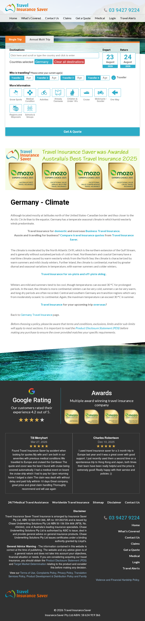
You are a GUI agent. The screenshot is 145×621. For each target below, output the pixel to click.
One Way (114, 99)
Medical (100, 18)
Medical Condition (30, 100)
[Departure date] (110, 58)
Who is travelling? (36, 72)
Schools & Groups (30, 115)
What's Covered (31, 18)
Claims (67, 18)
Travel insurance (51, 304)
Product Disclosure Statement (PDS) (97, 328)
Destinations (17, 49)
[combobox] (54, 55)
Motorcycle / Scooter (100, 100)
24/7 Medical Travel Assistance (28, 502)
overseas (99, 304)
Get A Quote (73, 131)
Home (13, 18)
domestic (60, 231)
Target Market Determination (30, 564)
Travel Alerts (128, 18)
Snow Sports (16, 99)
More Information (20, 85)
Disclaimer (114, 502)
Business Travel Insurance (103, 231)
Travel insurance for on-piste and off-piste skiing (73, 274)
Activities (44, 99)
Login (112, 18)
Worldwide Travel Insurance (70, 502)
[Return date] (127, 58)
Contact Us (52, 18)
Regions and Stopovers (16, 115)
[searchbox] (55, 55)
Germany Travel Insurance (36, 314)
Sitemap (98, 502)
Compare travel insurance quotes (82, 235)
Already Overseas (58, 100)
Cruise (86, 99)
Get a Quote (83, 18)
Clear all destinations (69, 61)
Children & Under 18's (72, 100)
